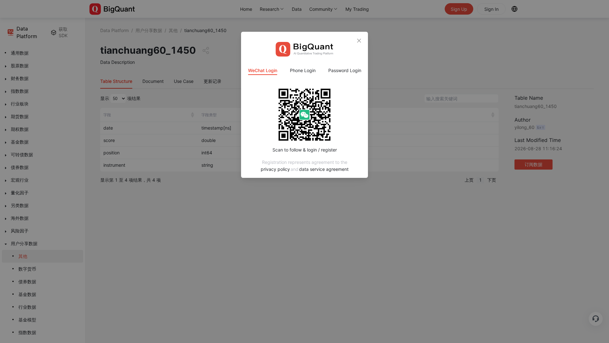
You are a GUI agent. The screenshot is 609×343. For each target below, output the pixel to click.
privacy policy (275, 169)
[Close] (359, 40)
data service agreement (324, 169)
